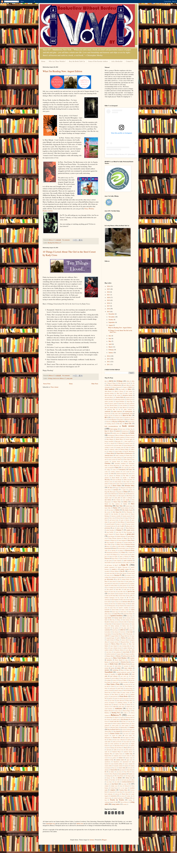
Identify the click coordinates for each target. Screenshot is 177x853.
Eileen (125, 492)
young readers (116, 804)
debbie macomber (128, 479)
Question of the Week (119, 704)
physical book (114, 696)
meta (126, 660)
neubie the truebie (123, 674)
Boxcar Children (120, 435)
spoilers (132, 745)
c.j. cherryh (111, 443)
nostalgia (108, 680)
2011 (108, 364)
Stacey (126, 747)
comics (114, 469)
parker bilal (120, 688)
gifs (118, 526)
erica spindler (126, 499)
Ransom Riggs (126, 710)
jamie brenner (123, 558)
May (110, 341)
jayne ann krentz (117, 562)
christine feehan (128, 461)
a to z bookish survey (115, 385)
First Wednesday (128, 512)
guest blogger (111, 536)
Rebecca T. (58, 243)
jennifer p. (114, 569)
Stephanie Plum (108, 753)
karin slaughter (119, 593)
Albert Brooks (108, 391)
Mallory (123, 638)
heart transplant (110, 542)
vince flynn (119, 792)
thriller (120, 778)
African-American (116, 387)
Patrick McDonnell (128, 690)
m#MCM (107, 636)
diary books (120, 483)
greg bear (118, 532)
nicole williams (115, 678)
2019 (108, 300)
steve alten (126, 755)
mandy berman (110, 640)
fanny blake (108, 508)
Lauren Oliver (117, 614)
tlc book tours (125, 780)
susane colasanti (128, 763)
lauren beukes (115, 609)
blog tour (122, 421)
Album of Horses (119, 391)
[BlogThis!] (76, 240)
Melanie (118, 656)
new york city (124, 676)
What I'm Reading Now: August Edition (62, 71)
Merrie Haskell (118, 660)
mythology (115, 670)
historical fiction (130, 544)
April (110, 344)
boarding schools (111, 423)
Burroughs (117, 441)
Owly (106, 688)
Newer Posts (46, 384)
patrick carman (118, 690)
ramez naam (118, 710)
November (112, 317)
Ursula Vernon (114, 788)
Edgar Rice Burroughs (110, 491)
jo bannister (113, 577)
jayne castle (126, 562)
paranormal (112, 688)
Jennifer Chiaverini (122, 567)
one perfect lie (126, 684)
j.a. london (130, 552)
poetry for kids (118, 698)
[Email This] (74, 240)
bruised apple (129, 439)
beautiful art (127, 417)
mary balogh (114, 646)
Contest (130, 469)
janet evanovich (128, 560)
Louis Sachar (108, 634)
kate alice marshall (130, 593)
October (111, 320)
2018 (108, 303)
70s (133, 383)
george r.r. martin (120, 524)
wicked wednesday (118, 798)
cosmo (106, 471)
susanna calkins (108, 765)
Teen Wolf (126, 771)
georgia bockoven (111, 526)
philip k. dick (124, 694)
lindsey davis (126, 626)
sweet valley (122, 768)
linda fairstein (116, 624)
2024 (108, 292)
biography (120, 419)
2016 (108, 309)
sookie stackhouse (114, 743)
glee (114, 528)
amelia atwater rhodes (119, 399)
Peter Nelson (115, 694)
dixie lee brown (128, 483)
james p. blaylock (124, 556)
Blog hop (114, 421)
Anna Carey (122, 403)
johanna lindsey (126, 579)
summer (121, 758)
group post (130, 534)
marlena (124, 644)
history (108, 546)
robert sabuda (125, 725)
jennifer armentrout (110, 567)
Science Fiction (114, 733)
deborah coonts (108, 481)
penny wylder (126, 692)
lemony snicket (118, 618)
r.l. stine (113, 706)
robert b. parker (116, 723)
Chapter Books (110, 453)
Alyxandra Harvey (109, 397)
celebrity (111, 451)
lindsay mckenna (115, 626)
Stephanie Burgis (116, 751)
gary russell (112, 522)
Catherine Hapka (124, 449)
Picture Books (124, 696)
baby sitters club (116, 413)
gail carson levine (114, 520)
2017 (108, 306)
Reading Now (51, 243)
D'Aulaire (118, 475)
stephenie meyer (118, 755)
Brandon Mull (110, 437)
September (112, 322)
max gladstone (117, 652)
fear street (111, 510)
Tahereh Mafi (113, 770)
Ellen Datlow (113, 495)
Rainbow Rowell (109, 710)
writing (130, 800)
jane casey (131, 558)
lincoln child (123, 622)
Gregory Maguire (120, 534)
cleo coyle (124, 467)
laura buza (113, 607)
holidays (114, 546)
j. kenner (123, 552)
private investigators (110, 702)
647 (129, 383)
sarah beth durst (126, 731)
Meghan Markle (110, 656)
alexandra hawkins (109, 393)
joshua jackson (123, 585)
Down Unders (117, 485)
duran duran (108, 489)
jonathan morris (124, 583)
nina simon (123, 678)
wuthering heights (109, 802)
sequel (113, 735)
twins (121, 786)
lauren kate (123, 611)
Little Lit (122, 630)
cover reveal (126, 471)
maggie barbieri (115, 636)
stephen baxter (119, 753)
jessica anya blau (111, 573)
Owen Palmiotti (128, 686)
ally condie (117, 395)
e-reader (130, 489)
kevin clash (107, 601)
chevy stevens (112, 459)
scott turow (126, 733)
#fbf (106, 381)
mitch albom (118, 666)
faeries (125, 504)
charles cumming (119, 455)
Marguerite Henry (125, 642)
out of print (119, 686)
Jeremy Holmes (114, 571)
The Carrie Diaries (119, 775)
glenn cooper (120, 528)
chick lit (120, 459)
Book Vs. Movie (109, 431)
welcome (117, 794)
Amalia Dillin (120, 397)
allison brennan (108, 395)
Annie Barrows (123, 407)
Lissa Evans (115, 630)
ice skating (120, 550)
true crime (123, 784)
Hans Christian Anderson (115, 538)
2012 (108, 362)
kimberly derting (121, 603)
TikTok (106, 780)
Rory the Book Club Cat (77, 61)
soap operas (126, 741)
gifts (123, 526)
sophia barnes (125, 743)
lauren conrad (124, 609)
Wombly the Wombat (117, 800)
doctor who (107, 485)
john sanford (108, 583)
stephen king (128, 754)
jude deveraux (124, 587)
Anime (106, 403)
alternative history (127, 395)
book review (56, 378)
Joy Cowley (131, 585)
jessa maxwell (131, 571)
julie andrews (110, 589)
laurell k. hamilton (123, 607)
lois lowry (123, 632)
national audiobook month (123, 672)
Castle (127, 447)
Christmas (107, 463)
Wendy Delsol (125, 794)
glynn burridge (110, 530)
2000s (133, 381)
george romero (130, 524)
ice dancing (112, 550)
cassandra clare (119, 447)
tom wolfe (117, 782)
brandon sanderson (120, 437)
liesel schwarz (126, 619)
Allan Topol (120, 393)
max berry (109, 652)
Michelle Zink (125, 662)
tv (129, 784)
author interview (117, 411)
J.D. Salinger (114, 554)
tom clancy (109, 782)
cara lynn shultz (117, 445)
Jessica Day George (121, 573)
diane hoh (112, 483)
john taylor (115, 583)
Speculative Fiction (119, 745)
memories (109, 660)
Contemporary (122, 469)
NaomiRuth (109, 672)
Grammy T (119, 530)
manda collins (131, 638)
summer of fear (109, 760)
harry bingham (122, 540)
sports (107, 747)
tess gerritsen (122, 774)
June (110, 338)
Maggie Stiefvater (125, 636)
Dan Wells (126, 475)
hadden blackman (121, 536)
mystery (107, 670)
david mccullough (116, 479)
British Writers (119, 439)
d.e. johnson (110, 475)
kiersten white (126, 601)
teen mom (119, 771)
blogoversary (131, 421)
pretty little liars (120, 700)
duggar (117, 487)
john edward (113, 581)
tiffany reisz (129, 778)
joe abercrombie (109, 579)
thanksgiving (109, 775)
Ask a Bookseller (117, 61)
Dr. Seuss (110, 487)
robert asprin (108, 723)
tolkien (132, 780)
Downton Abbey (129, 485)
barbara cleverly (108, 415)
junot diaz (113, 591)
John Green (121, 581)
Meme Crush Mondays (120, 658)
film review (107, 512)
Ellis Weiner (130, 495)
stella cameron (129, 749)
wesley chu (129, 796)
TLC (119, 780)
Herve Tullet (108, 544)
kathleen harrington (110, 597)
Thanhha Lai (131, 774)
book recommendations (111, 426)
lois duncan (115, 632)
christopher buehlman (120, 463)
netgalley (113, 674)
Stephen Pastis (108, 755)
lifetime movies (114, 622)
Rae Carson (129, 708)
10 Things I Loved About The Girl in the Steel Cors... (120, 331)
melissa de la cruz (128, 656)
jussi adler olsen (121, 591)
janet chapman (117, 560)
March (111, 347)
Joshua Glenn (114, 585)
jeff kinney (109, 565)
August (111, 325)
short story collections (119, 739)
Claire (116, 467)
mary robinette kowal (115, 648)
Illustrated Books (129, 550)
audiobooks (108, 411)
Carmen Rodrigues (128, 445)
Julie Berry (118, 589)
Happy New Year (128, 538)
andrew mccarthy (109, 401)
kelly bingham (115, 599)
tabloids (106, 770)
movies (113, 668)
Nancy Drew (129, 670)
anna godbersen (130, 403)
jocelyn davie (129, 577)
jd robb (132, 562)
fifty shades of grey (128, 510)
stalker (115, 749)
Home (43, 61)
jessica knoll (131, 573)
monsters (126, 666)
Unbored (127, 786)
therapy (108, 778)
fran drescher (114, 514)
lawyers (106, 615)
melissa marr (108, 658)
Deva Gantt (126, 481)
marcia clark (125, 640)
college (108, 469)
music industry (128, 668)
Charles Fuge (129, 455)
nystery (114, 680)
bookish (118, 431)
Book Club (128, 423)
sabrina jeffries (108, 731)
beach (112, 417)
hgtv (114, 544)
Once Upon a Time (113, 684)
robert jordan (115, 725)
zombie (125, 804)
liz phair (131, 630)
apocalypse (131, 407)
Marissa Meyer (115, 644)
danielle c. (125, 477)
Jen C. (116, 565)
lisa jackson (116, 628)
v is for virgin (123, 788)
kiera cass (118, 601)
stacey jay (132, 747)
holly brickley (121, 546)
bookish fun (125, 431)
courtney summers (115, 471)
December (112, 314)
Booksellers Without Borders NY (116, 154)
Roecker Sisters (115, 727)
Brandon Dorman (130, 435)
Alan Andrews (110, 389)
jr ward (117, 587)
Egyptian (119, 491)
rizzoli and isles (114, 721)
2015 (108, 312)
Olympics (132, 682)
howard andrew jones (123, 548)
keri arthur (130, 599)
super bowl (129, 759)
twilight (106, 786)
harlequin (107, 540)
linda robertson (125, 624)
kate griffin (130, 595)
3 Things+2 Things (111, 383)
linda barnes (131, 622)
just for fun (131, 591)
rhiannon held (129, 717)
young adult (69, 378)
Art (119, 409)
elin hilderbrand (113, 493)
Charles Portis (108, 457)
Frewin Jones (120, 518)
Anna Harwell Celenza (112, 405)
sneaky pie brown (117, 741)
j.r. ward (121, 554)
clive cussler (131, 467)
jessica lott (109, 575)
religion (116, 717)
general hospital (110, 524)
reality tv (126, 712)
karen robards (111, 593)
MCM (133, 652)
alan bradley (122, 389)
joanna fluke (121, 577)
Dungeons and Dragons (126, 487)
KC (127, 597)
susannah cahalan (118, 765)
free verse (112, 518)
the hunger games (130, 775)
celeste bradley (118, 451)
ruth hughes (130, 729)
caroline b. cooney (109, 447)
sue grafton (113, 757)
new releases (114, 676)
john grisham (129, 581)
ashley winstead (128, 409)
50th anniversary (122, 383)
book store (122, 429)
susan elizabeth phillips (116, 763)
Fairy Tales (119, 506)
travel (108, 784)
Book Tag (130, 429)
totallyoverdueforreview (128, 782)
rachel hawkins (108, 708)
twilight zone (114, 786)
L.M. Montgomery (110, 605)
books (132, 433)
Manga (117, 640)
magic (133, 636)
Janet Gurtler (108, 562)
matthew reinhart (109, 650)
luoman (92, 840)
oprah (112, 686)
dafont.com (80, 823)
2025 (108, 289)
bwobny (131, 154)
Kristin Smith (131, 603)
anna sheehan (123, 405)
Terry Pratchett (113, 774)
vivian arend (127, 792)
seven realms (128, 735)
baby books (107, 413)
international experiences (112, 552)
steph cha (107, 751)
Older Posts (94, 384)
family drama (129, 506)
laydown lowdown (116, 615)
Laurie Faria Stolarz (128, 613)
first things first (117, 512)
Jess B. (122, 571)
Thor (114, 778)
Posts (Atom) (54, 387)
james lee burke (113, 556)
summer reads (120, 760)
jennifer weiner (124, 569)
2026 (108, 286)
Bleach (132, 419)
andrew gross (129, 399)
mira (133, 664)
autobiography (128, 411)
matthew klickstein (127, 648)
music (119, 668)
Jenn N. (125, 564)
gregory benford (109, 534)
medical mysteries (110, 654)
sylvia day (130, 767)
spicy (127, 745)
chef (106, 459)
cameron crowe (128, 443)
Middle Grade (114, 664)
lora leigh (130, 632)
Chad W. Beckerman (129, 451)
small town (129, 739)
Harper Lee (114, 540)
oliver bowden (124, 682)
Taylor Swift (130, 770)
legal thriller (108, 618)
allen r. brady (128, 393)
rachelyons (118, 708)
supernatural (125, 761)
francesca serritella (115, 516)
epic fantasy (108, 500)
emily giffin (117, 497)
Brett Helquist (110, 439)
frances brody (124, 514)
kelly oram (123, 599)
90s (107, 385)
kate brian (122, 595)
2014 (108, 356)
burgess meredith (109, 441)
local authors (108, 632)
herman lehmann (128, 542)
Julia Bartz (131, 587)
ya (116, 802)
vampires (112, 790)
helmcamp (119, 542)
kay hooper (121, 597)
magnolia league (110, 638)
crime (112, 473)
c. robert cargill (127, 441)
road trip (130, 721)
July (110, 336)
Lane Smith (120, 605)
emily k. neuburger (127, 497)
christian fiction (116, 461)
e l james (123, 489)
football (106, 514)
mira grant (109, 666)
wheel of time (108, 798)
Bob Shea (119, 423)
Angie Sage (129, 401)
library (118, 619)
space (111, 745)
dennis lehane (118, 481)
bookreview (125, 433)
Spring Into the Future (116, 747)
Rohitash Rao (124, 727)
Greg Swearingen (128, 532)
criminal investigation (121, 473)
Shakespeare (108, 737)
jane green (109, 560)
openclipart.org (50, 823)
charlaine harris (109, 455)
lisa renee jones (125, 628)
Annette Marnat (113, 407)
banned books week (127, 413)
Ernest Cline (117, 502)
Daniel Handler (116, 477)
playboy (111, 698)
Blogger (104, 840)
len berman (128, 618)
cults (130, 473)
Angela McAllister (120, 401)
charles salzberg (117, 457)
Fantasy (115, 508)
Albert (129, 389)
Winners (127, 798)
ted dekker (111, 771)
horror (114, 548)
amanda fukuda (108, 399)
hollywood (130, 546)
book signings (113, 429)
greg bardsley (110, 532)
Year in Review (124, 802)
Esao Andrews (116, 504)
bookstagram (111, 435)
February (111, 350)
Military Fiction (125, 664)
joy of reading (109, 587)
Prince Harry (129, 700)
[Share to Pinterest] (82, 240)
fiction (117, 510)
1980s (127, 381)
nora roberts (131, 678)
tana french (122, 770)
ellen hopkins (121, 495)
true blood (115, 784)
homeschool (108, 548)
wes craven (122, 796)
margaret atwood (114, 642)
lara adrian (127, 605)
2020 (108, 297)
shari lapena (126, 737)
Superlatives (116, 761)
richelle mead (116, 719)
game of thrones (125, 520)
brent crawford (130, 437)
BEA (106, 417)
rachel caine (121, 706)
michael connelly (115, 662)
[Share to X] (78, 240)
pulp (131, 702)
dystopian (115, 489)
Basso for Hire (127, 415)
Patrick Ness (108, 692)
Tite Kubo (112, 780)
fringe (126, 518)
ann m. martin (113, 403)
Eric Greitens (117, 499)
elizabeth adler (122, 493)
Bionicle (127, 419)
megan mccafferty (130, 654)
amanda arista (129, 397)
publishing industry (122, 702)
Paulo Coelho (116, 692)
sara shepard (117, 731)
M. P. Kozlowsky (128, 634)
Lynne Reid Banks (117, 634)
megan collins (120, 654)
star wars (121, 749)
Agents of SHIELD (128, 387)
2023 (108, 295)
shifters (110, 739)
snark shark (107, 741)
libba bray (112, 619)
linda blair (108, 624)
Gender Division (130, 522)
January (111, 352)
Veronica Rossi (123, 790)
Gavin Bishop (121, 522)
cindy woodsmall (109, 467)
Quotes (128, 704)
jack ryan (127, 554)
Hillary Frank (120, 544)
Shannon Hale (116, 737)
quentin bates (108, 704)
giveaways (107, 528)
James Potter (115, 558)
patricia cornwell (109, 690)
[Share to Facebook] (80, 240)
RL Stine (123, 721)
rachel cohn (129, 706)
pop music (126, 698)
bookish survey (116, 433)
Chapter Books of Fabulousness (124, 453)
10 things (50, 378)
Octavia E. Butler (122, 680)
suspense (126, 765)
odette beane (116, 682)
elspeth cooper (108, 497)
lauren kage (115, 611)
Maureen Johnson (119, 650)
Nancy (122, 670)
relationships (109, 717)
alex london (129, 391)
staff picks (109, 749)
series (120, 735)
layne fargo (130, 615)
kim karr (113, 603)
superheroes (107, 761)
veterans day (112, 792)
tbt (105, 772)
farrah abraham (125, 508)
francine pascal (126, 516)
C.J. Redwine (120, 443)
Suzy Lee (114, 767)
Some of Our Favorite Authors (98, 61)
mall (118, 638)
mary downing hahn (124, 646)
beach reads (119, 417)
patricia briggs (128, 688)
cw (133, 473)
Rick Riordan (124, 719)
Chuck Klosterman (114, 465)
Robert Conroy (125, 723)
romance (131, 727)
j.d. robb (107, 554)
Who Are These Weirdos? (57, 61)
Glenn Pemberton (130, 528)
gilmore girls (129, 526)
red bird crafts (130, 715)
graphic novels (130, 530)
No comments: (66, 240)
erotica (125, 502)
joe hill (117, 579)
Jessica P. (117, 575)
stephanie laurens (128, 751)
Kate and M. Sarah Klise (112, 595)
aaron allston (127, 385)
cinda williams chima (127, 465)
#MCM (111, 381)
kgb (113, 601)
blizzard (108, 421)
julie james (126, 589)
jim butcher (128, 575)
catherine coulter (114, 449)
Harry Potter (131, 540)
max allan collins (130, 650)
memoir (132, 658)
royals (123, 729)
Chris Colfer (127, 459)
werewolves (114, 796)
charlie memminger (128, 457)
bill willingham (112, 419)
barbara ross (118, 415)
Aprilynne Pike (111, 409)
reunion (122, 717)
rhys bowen (107, 719)
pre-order (112, 700)
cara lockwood (108, 445)
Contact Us (129, 61)
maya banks (126, 652)
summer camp (128, 757)
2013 (108, 359)
